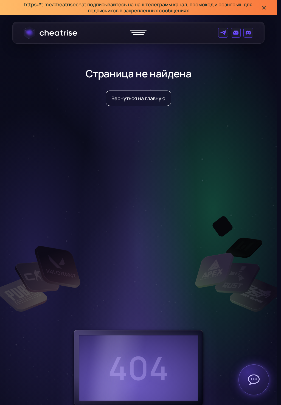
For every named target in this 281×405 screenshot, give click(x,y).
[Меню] (138, 32)
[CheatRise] (50, 32)
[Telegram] (223, 33)
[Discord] (248, 33)
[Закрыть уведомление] (264, 8)
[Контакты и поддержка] (253, 379)
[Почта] (236, 33)
